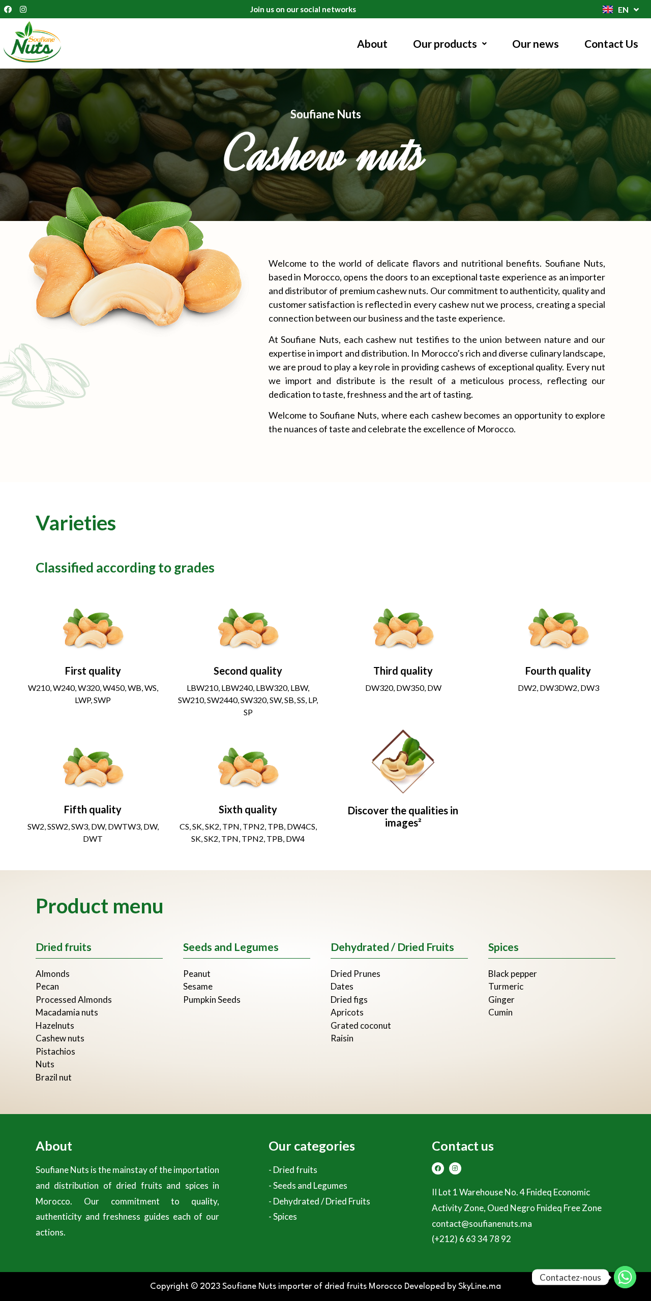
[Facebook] (7, 9)
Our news (535, 43)
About (372, 43)
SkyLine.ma (479, 1286)
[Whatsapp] (625, 1277)
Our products (445, 43)
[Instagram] (23, 9)
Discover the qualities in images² (403, 816)
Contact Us (611, 43)
